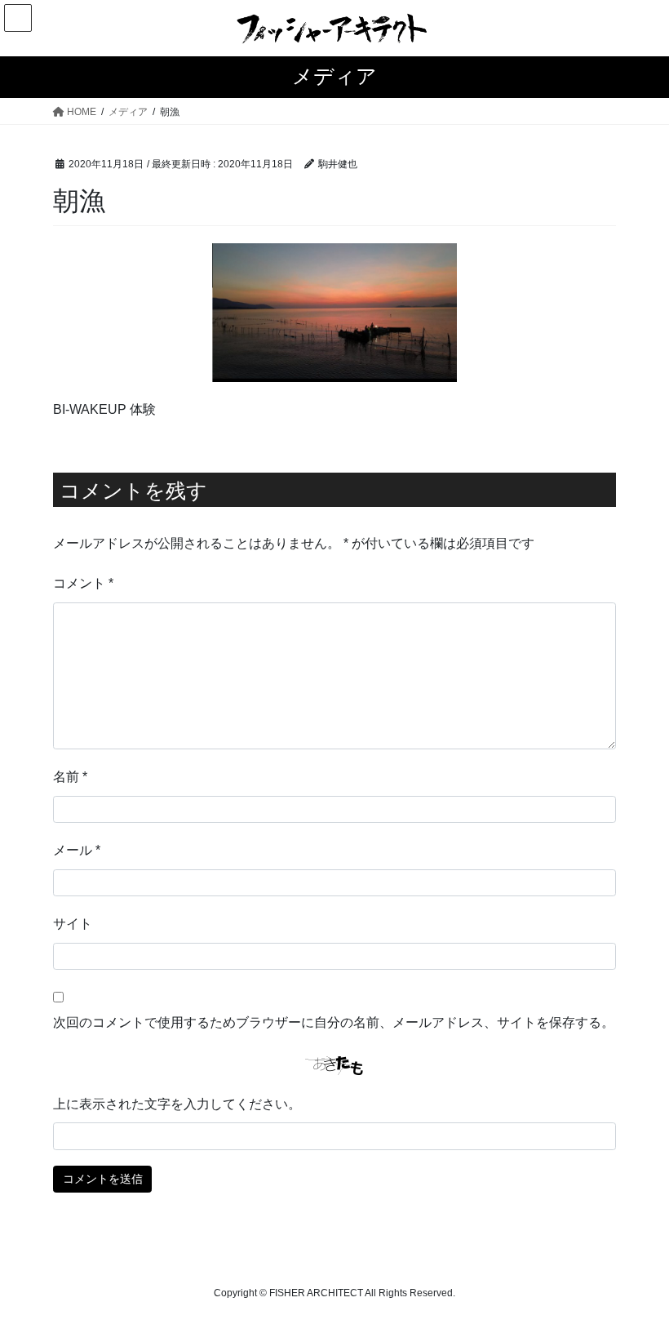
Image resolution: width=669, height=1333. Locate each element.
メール (76, 850)
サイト (72, 924)
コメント (83, 583)
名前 (70, 777)
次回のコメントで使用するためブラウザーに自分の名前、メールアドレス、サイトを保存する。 (333, 1022)
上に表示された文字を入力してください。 (177, 1104)
